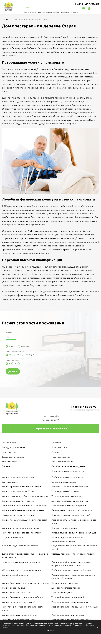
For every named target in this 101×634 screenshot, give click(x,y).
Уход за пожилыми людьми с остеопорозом (24, 519)
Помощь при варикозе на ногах (18, 515)
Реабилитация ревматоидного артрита (22, 532)
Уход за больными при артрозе (18, 501)
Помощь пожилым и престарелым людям (72, 553)
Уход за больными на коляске (66, 496)
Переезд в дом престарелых (65, 528)
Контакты (56, 442)
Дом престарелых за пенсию (65, 587)
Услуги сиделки (10, 482)
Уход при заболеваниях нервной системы (23, 510)
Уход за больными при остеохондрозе (71, 619)
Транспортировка (60, 457)
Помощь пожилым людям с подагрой (70, 515)
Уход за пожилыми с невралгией (18, 602)
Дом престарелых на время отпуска (69, 501)
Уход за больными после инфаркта (19, 615)
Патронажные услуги (12, 537)
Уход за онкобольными (14, 587)
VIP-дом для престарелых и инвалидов (21, 570)
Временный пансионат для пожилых (69, 486)
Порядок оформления (13, 447)
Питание (6, 466)
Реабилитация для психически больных (71, 570)
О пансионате (9, 442)
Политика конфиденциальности (67, 471)
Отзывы (55, 452)
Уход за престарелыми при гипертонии (22, 486)
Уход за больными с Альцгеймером (69, 602)
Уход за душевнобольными (65, 491)
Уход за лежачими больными (16, 592)
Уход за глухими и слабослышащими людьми (25, 496)
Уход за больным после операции (68, 505)
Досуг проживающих (13, 457)
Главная (5, 19)
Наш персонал (9, 452)
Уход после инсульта (61, 592)
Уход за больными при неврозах (67, 615)
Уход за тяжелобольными (15, 575)
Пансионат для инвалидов (64, 583)
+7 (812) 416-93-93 (86, 4)
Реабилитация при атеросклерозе (19, 619)
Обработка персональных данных (68, 466)
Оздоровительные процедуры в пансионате (24, 505)
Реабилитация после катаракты (67, 477)
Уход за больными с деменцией (67, 597)
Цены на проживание (62, 461)
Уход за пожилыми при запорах (18, 477)
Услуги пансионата (11, 461)
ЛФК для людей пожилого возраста (20, 545)
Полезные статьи (59, 447)
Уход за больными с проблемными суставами (74, 606)
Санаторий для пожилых (63, 482)
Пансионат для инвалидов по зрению (21, 562)
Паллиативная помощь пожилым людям (71, 510)
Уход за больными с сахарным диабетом (22, 597)
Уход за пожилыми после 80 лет (18, 491)
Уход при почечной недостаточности (20, 528)
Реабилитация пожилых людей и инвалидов (73, 532)
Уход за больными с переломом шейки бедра (25, 583)
